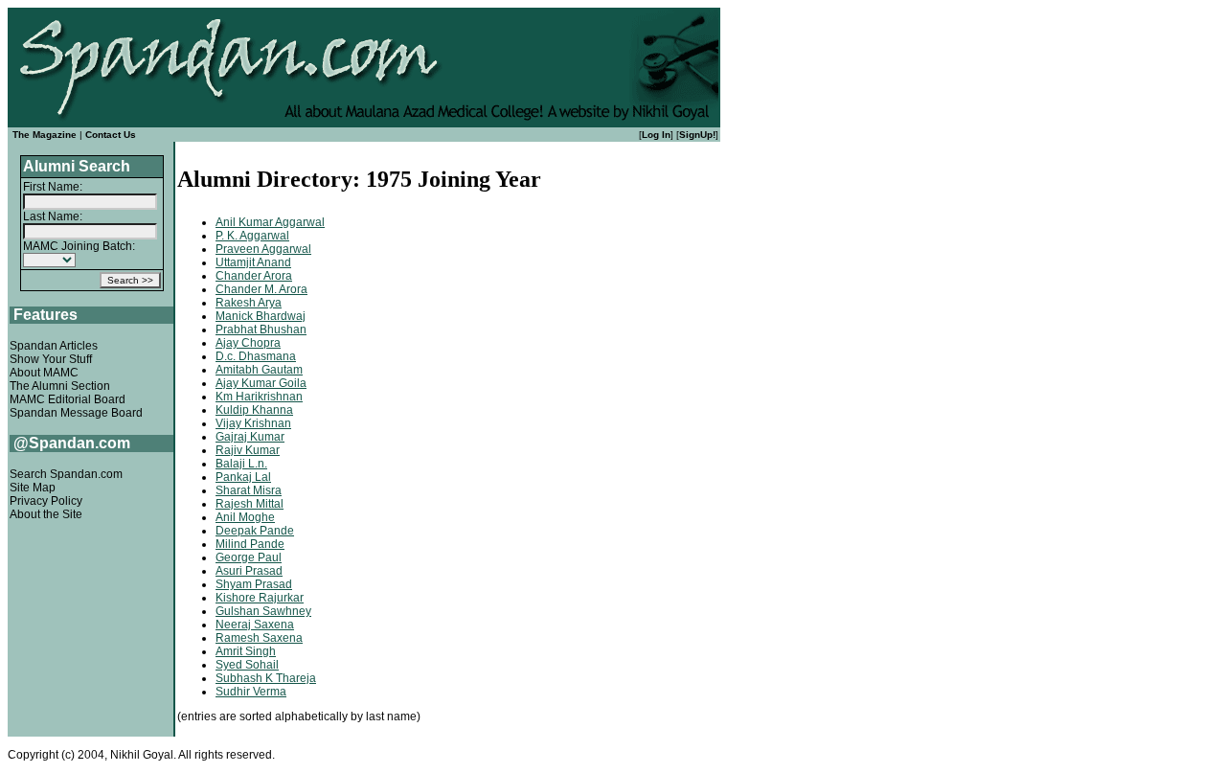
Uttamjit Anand (253, 262)
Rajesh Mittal (250, 504)
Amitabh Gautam (259, 369)
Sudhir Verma (251, 691)
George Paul (249, 557)
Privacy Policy (46, 501)
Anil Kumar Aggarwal (270, 222)
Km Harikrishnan (259, 396)
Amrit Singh (246, 651)
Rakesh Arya (249, 302)
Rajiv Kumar (248, 450)
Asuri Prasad (249, 571)
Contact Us (110, 134)
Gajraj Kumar (250, 436)
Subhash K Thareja (266, 678)
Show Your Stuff (51, 359)
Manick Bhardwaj (261, 316)
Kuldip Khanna (254, 410)
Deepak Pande (255, 530)
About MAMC (44, 372)
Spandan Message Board (76, 413)
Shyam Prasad (254, 584)
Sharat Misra (249, 490)
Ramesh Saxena (259, 638)
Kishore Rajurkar (260, 597)
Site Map (33, 487)
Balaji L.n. (241, 463)
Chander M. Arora (261, 289)
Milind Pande (250, 544)
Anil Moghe (245, 517)
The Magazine (44, 134)
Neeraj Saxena (255, 624)
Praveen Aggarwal (263, 249)
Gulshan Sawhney (263, 611)
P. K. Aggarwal (252, 235)
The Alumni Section (60, 386)
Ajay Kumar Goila (261, 383)
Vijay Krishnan (253, 423)
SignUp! (697, 134)
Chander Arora (254, 276)
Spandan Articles (54, 345)
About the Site (46, 514)
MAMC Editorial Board (67, 399)
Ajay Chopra (248, 343)
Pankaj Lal (243, 477)
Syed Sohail (247, 664)
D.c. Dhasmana (256, 356)
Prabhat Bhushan (261, 329)
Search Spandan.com (66, 474)
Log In (656, 134)
